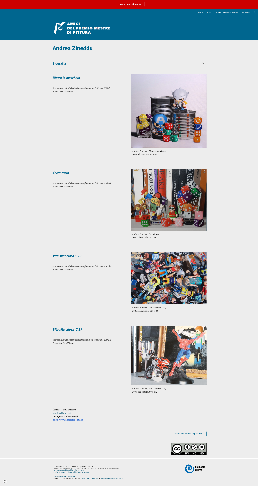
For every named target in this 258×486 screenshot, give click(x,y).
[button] (255, 12)
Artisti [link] (209, 12)
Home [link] (200, 12)
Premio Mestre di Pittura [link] (227, 12)
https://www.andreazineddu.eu (68, 420)
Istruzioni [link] (245, 12)
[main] (129, 48)
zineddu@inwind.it (62, 413)
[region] (129, 4)
